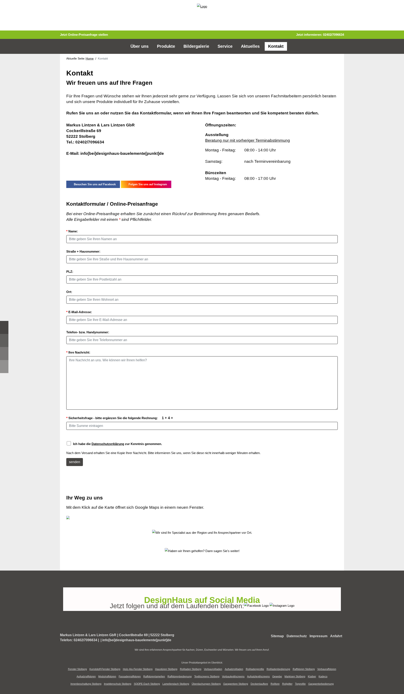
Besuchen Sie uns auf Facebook (94, 184)
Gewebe (277, 676)
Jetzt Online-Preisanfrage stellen (84, 34)
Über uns (139, 46)
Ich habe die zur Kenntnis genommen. (117, 444)
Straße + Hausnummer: (83, 251)
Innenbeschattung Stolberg (85, 683)
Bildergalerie (196, 46)
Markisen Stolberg (294, 676)
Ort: (69, 292)
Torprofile (300, 683)
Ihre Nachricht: (78, 352)
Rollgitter (287, 683)
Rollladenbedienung (278, 669)
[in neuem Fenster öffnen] (257, 605)
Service (225, 46)
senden (74, 462)
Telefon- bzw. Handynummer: (87, 332)
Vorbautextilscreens (233, 676)
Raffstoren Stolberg (304, 669)
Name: (72, 231)
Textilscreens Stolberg (206, 676)
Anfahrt (336, 636)
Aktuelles (250, 46)
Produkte (166, 46)
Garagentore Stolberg (235, 683)
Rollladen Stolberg (190, 669)
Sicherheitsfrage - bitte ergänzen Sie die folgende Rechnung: (119, 418)
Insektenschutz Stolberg (117, 683)
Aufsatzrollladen (234, 669)
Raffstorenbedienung (179, 676)
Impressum (318, 636)
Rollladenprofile (255, 669)
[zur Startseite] (202, 6)
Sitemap (277, 636)
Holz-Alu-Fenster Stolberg (138, 669)
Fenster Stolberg (77, 669)
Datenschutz (297, 636)
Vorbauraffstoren (326, 669)
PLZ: (69, 271)
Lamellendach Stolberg (175, 683)
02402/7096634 (333, 34)
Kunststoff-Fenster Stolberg (104, 669)
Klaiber (312, 676)
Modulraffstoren (107, 676)
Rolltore (275, 683)
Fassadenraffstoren (130, 676)
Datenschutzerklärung (108, 444)
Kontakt (276, 46)
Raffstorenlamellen (154, 676)
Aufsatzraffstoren (86, 676)
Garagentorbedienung (321, 683)
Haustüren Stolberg (166, 669)
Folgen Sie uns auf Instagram (147, 184)
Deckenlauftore (259, 683)
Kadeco (323, 676)
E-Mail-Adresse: (79, 312)
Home (90, 58)
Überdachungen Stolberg (206, 683)
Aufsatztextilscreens (258, 676)
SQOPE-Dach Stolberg (147, 683)
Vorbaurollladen (213, 669)
